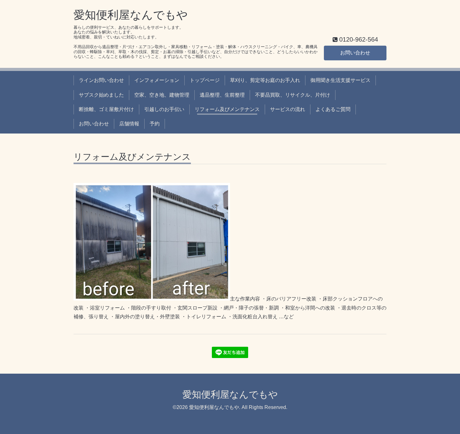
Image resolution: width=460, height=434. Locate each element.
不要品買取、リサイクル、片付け (292, 95)
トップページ (205, 80)
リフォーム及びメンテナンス (227, 109)
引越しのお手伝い (164, 109)
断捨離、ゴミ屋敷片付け (106, 109)
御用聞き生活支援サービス (340, 80)
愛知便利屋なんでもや (131, 14)
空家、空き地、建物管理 (161, 95)
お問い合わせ (355, 52)
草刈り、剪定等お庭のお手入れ (265, 80)
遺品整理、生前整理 (222, 95)
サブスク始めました (101, 95)
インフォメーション (156, 80)
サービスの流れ (287, 109)
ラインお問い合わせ (101, 80)
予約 (155, 123)
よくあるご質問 (332, 109)
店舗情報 (129, 123)
